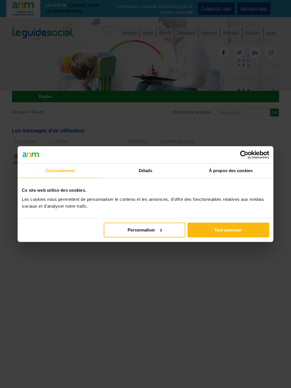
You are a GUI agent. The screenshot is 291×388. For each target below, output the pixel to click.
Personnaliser (141, 229)
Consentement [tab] (60, 170)
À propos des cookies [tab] (231, 170)
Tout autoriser (228, 229)
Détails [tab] (146, 170)
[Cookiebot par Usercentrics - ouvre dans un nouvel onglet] (244, 155)
